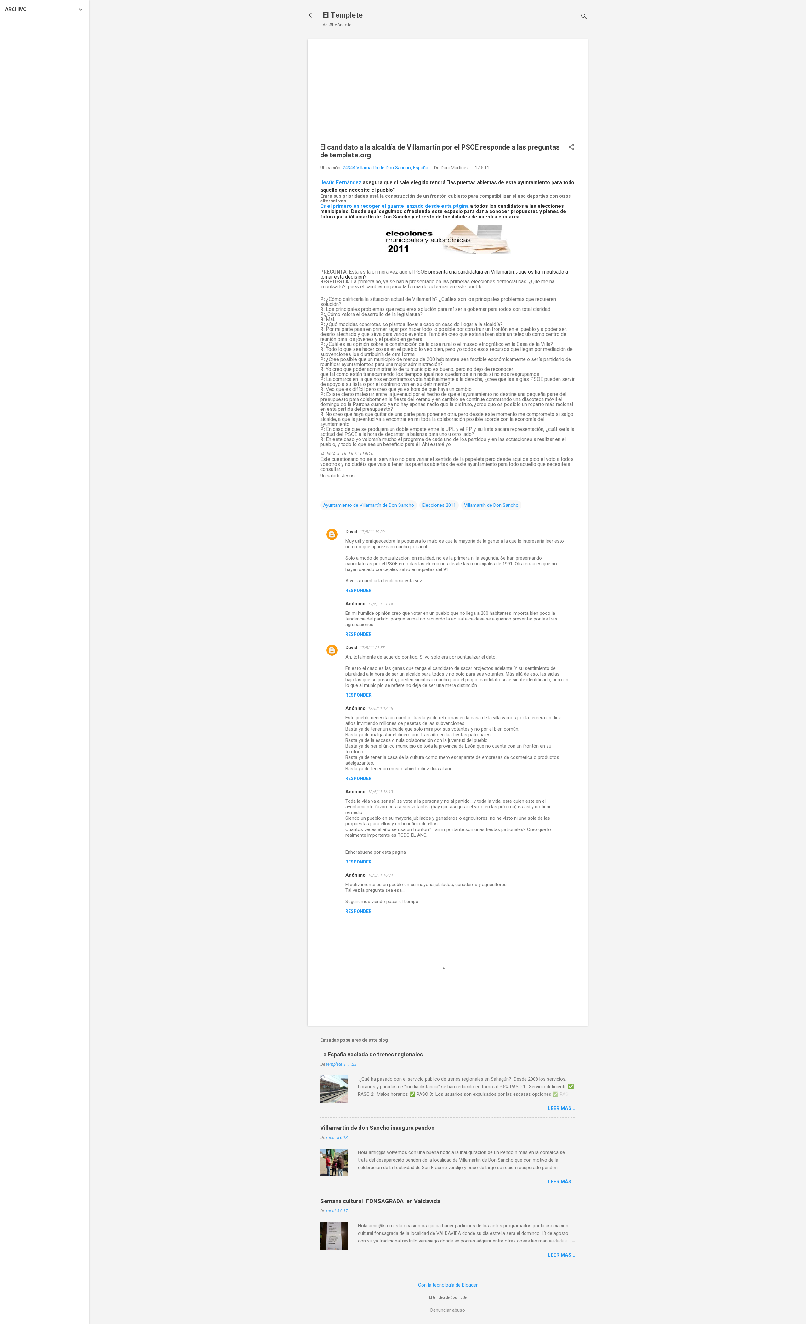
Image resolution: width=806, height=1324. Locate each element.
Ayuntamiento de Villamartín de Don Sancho (368, 505)
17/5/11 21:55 (372, 647)
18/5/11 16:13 (380, 791)
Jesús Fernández (340, 182)
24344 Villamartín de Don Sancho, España (385, 168)
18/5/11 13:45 (380, 708)
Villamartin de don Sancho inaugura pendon (377, 1127)
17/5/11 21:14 (380, 604)
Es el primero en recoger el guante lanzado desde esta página (394, 206)
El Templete (343, 15)
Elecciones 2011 (439, 505)
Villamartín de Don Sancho (491, 505)
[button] (571, 147)
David (351, 532)
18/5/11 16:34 (380, 875)
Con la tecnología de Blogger (448, 1285)
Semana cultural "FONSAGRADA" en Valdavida (380, 1201)
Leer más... (561, 1108)
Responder (358, 590)
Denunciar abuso (447, 1310)
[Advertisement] (447, 96)
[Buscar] (584, 17)
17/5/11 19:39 (372, 531)
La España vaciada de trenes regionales (371, 1054)
